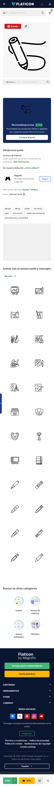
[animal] (39, 412)
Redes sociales (27, 709)
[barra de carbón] (39, 533)
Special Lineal (15, 194)
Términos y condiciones (16, 740)
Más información (37, 132)
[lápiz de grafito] (15, 557)
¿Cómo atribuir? (31, 168)
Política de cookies (13, 743)
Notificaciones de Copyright (37, 743)
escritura (38, 208)
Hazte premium (27, 673)
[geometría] (15, 387)
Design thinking (30, 189)
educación (18, 213)
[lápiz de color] (15, 412)
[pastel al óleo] (15, 509)
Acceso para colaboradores (27, 665)
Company (8, 703)
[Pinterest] (27, 716)
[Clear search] (36, 13)
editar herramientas (36, 213)
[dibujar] (15, 339)
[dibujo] (15, 290)
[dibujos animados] (15, 436)
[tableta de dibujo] (39, 290)
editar (27, 208)
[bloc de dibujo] (39, 460)
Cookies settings (28, 747)
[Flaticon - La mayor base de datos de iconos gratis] (23, 4)
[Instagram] (34, 716)
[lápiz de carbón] (15, 533)
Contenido (9, 685)
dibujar (8, 208)
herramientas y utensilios (16, 218)
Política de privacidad (39, 740)
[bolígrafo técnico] (15, 485)
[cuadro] (39, 387)
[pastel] (39, 485)
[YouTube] (41, 716)
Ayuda (6, 697)
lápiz (7, 213)
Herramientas (11, 691)
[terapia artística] (39, 436)
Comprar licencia (27, 137)
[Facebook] (12, 716)
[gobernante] (39, 363)
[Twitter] (19, 716)
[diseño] (15, 315)
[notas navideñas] (39, 315)
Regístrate (27, 733)
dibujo (18, 208)
